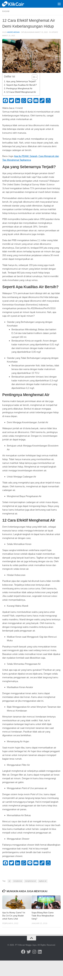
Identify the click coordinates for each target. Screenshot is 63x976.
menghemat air (30, 881)
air (9, 881)
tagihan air (42, 881)
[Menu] (59, 4)
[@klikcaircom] (23, 952)
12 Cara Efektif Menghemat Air (21, 92)
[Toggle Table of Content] (33, 77)
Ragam (5, 11)
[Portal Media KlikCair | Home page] (17, 3)
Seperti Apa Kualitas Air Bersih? (21, 85)
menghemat (17, 881)
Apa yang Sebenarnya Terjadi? (21, 81)
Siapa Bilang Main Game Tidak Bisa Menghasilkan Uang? (42, 915)
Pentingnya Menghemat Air (19, 88)
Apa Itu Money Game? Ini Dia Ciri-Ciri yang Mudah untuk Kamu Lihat (13, 915)
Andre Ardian (13, 32)
